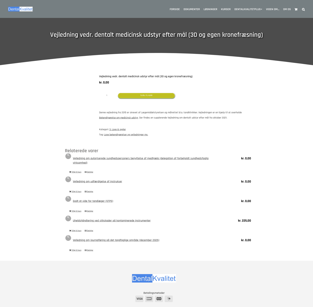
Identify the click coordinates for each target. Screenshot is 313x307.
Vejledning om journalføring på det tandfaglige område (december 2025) (116, 240)
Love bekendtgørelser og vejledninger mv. (126, 134)
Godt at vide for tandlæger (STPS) (93, 201)
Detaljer (90, 172)
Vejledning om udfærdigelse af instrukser (97, 181)
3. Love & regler (117, 129)
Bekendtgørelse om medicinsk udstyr (118, 117)
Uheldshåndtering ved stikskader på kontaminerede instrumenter (112, 220)
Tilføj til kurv (146, 95)
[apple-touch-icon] (79, 84)
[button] (303, 9)
